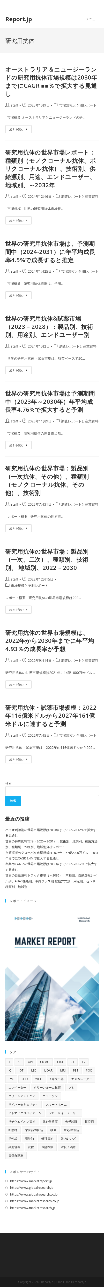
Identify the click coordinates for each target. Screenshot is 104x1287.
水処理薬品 (71, 1130)
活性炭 (12, 1138)
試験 (31, 1147)
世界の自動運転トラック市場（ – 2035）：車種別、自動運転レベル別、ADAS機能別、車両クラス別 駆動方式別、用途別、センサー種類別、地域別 (52, 881)
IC (9, 1070)
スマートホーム (56, 1104)
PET (75, 1070)
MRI (63, 1070)
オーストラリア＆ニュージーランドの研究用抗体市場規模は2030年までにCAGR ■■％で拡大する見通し (51, 81)
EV (84, 1062)
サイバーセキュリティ (23, 1104)
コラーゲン (50, 1096)
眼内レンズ (68, 1138)
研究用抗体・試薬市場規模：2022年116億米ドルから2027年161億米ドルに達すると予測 (51, 715)
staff (14, 105)
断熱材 (12, 1130)
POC (89, 1070)
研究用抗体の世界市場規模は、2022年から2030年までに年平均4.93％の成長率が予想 (49, 640)
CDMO (45, 1062)
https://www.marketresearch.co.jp (34, 1201)
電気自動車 (15, 1155)
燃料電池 (47, 1138)
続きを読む (20, 130)
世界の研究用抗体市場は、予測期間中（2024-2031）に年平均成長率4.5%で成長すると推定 (50, 251)
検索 (8, 783)
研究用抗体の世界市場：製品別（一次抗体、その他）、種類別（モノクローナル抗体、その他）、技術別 (47, 480)
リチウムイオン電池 (22, 1121)
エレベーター (17, 1087)
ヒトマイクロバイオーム (24, 1113)
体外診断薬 (50, 1121)
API (30, 1062)
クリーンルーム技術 (47, 1087)
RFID (25, 1079)
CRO (60, 1062)
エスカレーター (81, 1079)
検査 (53, 1130)
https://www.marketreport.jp (31, 1181)
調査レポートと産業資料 (79, 196)
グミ (71, 1087)
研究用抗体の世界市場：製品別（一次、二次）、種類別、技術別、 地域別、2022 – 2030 (47, 559)
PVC (11, 1079)
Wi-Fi (38, 1079)
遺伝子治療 (68, 1147)
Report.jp (18, 19)
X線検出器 (57, 1079)
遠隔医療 (47, 1147)
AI (19, 1062)
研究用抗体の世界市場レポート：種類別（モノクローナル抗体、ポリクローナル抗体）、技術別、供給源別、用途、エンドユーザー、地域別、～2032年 (50, 168)
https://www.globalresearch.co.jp (34, 1194)
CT (72, 1062)
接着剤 (89, 1121)
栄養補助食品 (34, 1130)
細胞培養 (14, 1147)
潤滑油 (29, 1138)
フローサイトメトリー (64, 1113)
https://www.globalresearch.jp (31, 1187)
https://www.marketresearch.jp (32, 1208)
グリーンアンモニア (22, 1096)
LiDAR (48, 1070)
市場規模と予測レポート (78, 105)
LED (34, 1070)
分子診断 (71, 1121)
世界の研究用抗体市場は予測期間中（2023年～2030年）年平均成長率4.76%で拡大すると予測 (50, 401)
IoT (21, 1070)
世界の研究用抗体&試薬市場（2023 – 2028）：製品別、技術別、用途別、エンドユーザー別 (49, 326)
